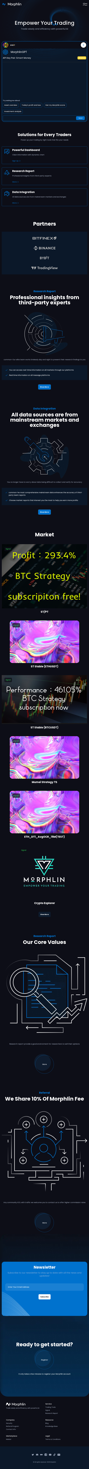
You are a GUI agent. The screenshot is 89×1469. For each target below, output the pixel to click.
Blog (47, 1423)
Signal (47, 1410)
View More (44, 914)
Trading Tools (50, 1407)
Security (9, 1423)
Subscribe (44, 1297)
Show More (44, 387)
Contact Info (11, 1429)
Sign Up (15, 161)
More (14, 182)
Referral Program (12, 1426)
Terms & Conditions (52, 1439)
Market (8, 1439)
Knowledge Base (51, 1426)
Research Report (51, 1413)
